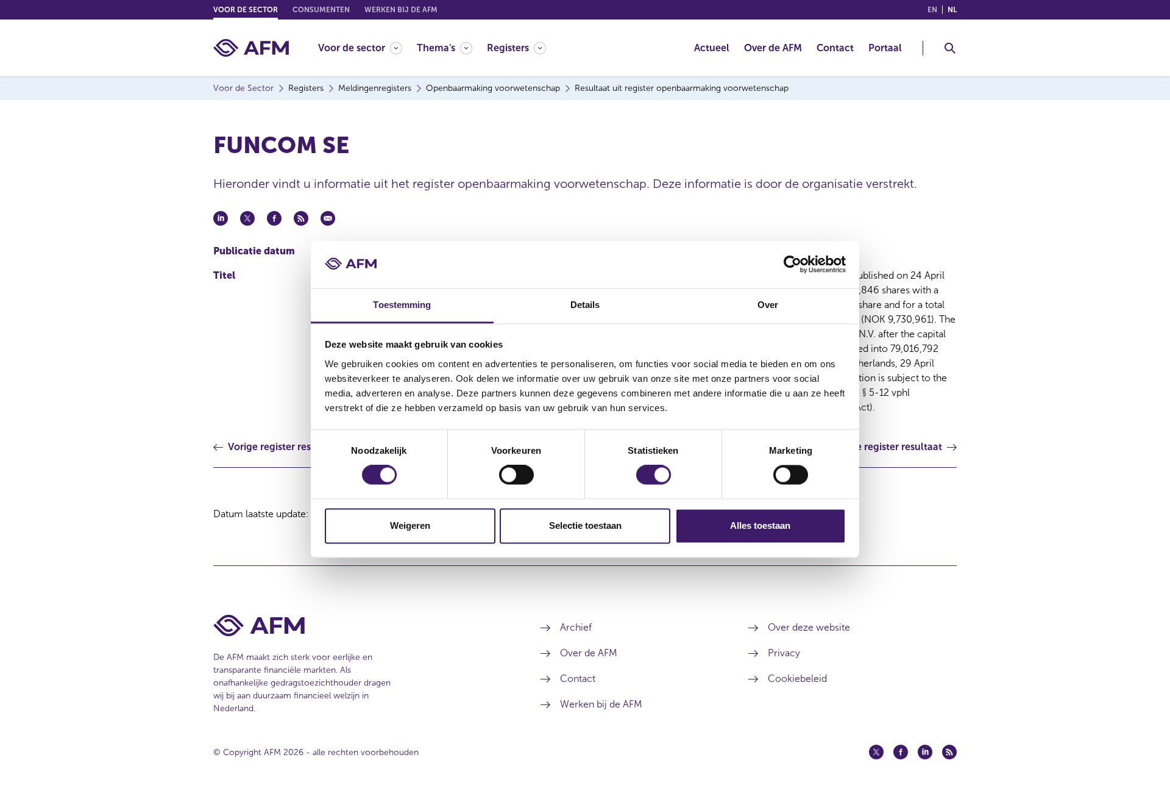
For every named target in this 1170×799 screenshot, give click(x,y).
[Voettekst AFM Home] (358, 625)
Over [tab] (767, 304)
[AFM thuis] (251, 48)
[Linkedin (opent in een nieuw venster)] (925, 752)
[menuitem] (367, 48)
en (932, 9)
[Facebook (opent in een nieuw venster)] (900, 752)
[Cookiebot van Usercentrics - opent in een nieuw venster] (792, 265)
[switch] (516, 475)
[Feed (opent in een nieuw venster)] (949, 752)
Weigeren (410, 525)
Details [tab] (585, 304)
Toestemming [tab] (402, 304)
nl (952, 9)
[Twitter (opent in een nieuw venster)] (876, 752)
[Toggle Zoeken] (950, 48)
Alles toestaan (760, 525)
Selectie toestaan (585, 525)
